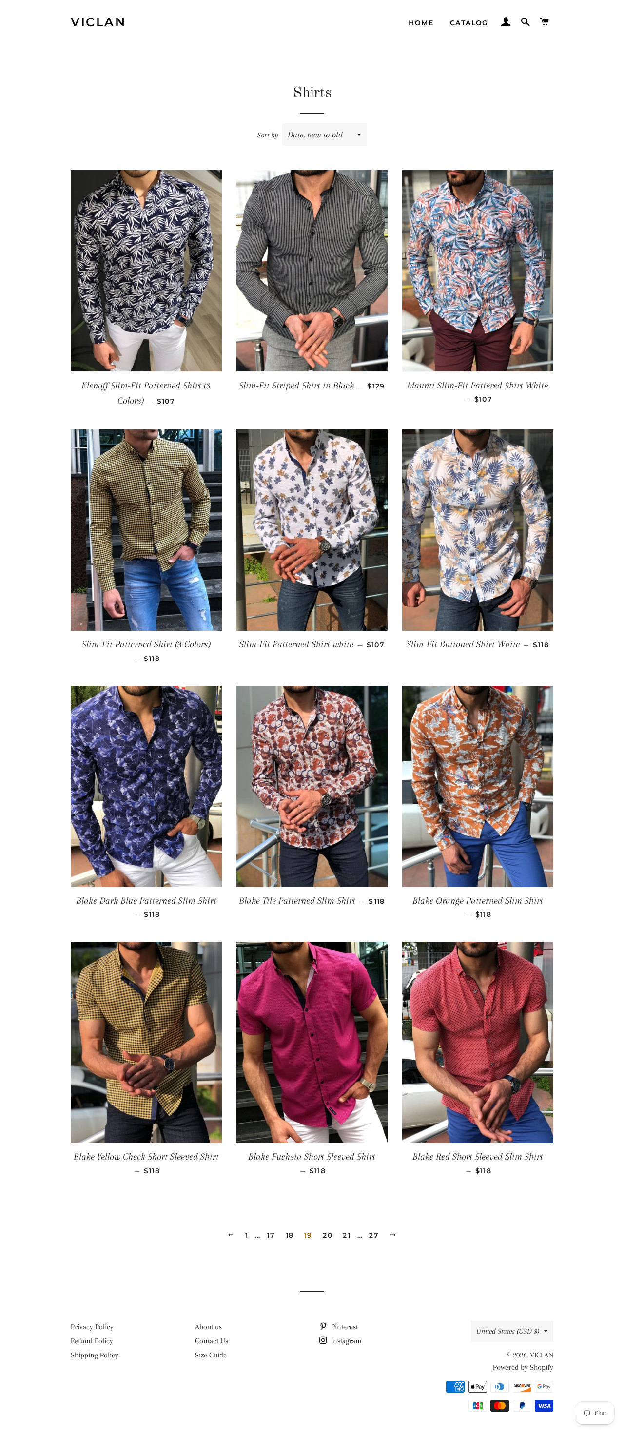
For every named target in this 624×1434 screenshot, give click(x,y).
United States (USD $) (507, 1331)
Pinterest (343, 1326)
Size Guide (211, 1355)
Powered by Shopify (523, 1367)
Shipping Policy (94, 1355)
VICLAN (98, 22)
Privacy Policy (92, 1326)
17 (271, 1235)
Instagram (345, 1341)
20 (327, 1235)
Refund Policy (92, 1341)
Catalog (469, 23)
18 (290, 1235)
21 (347, 1235)
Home (421, 23)
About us (208, 1326)
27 (374, 1235)
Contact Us (211, 1341)
